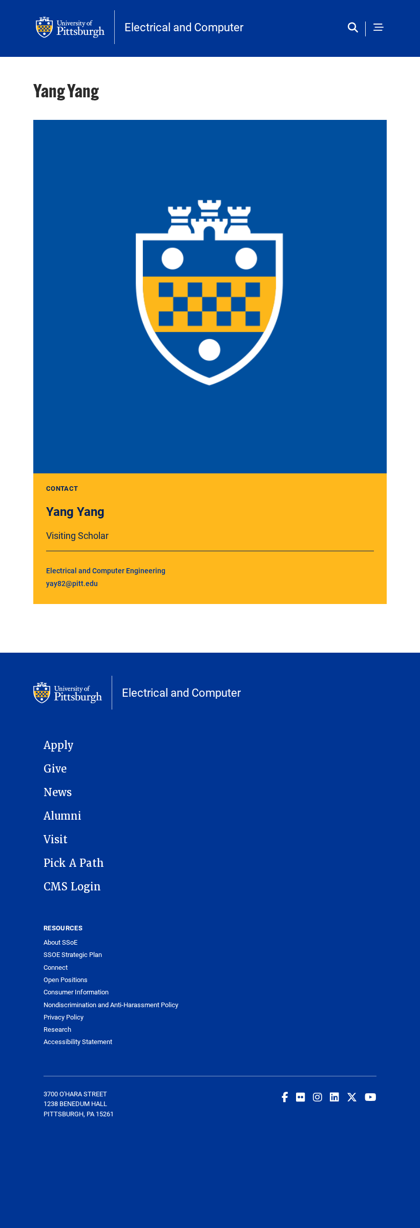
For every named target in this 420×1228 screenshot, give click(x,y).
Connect (56, 967)
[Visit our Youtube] (370, 1097)
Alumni (62, 816)
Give (55, 769)
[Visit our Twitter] (352, 1097)
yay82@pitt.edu (72, 583)
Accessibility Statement (78, 1041)
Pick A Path (74, 863)
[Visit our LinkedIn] (334, 1097)
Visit (56, 839)
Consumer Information (76, 992)
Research (57, 1029)
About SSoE (60, 942)
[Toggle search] (355, 28)
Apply (59, 745)
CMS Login (72, 886)
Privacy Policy (63, 1017)
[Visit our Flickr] (300, 1097)
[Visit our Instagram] (317, 1097)
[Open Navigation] (378, 28)
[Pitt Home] (75, 27)
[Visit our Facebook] (285, 1097)
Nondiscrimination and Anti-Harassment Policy (111, 1005)
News (58, 792)
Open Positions (66, 979)
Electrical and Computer (183, 27)
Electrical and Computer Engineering (105, 570)
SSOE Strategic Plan (73, 954)
